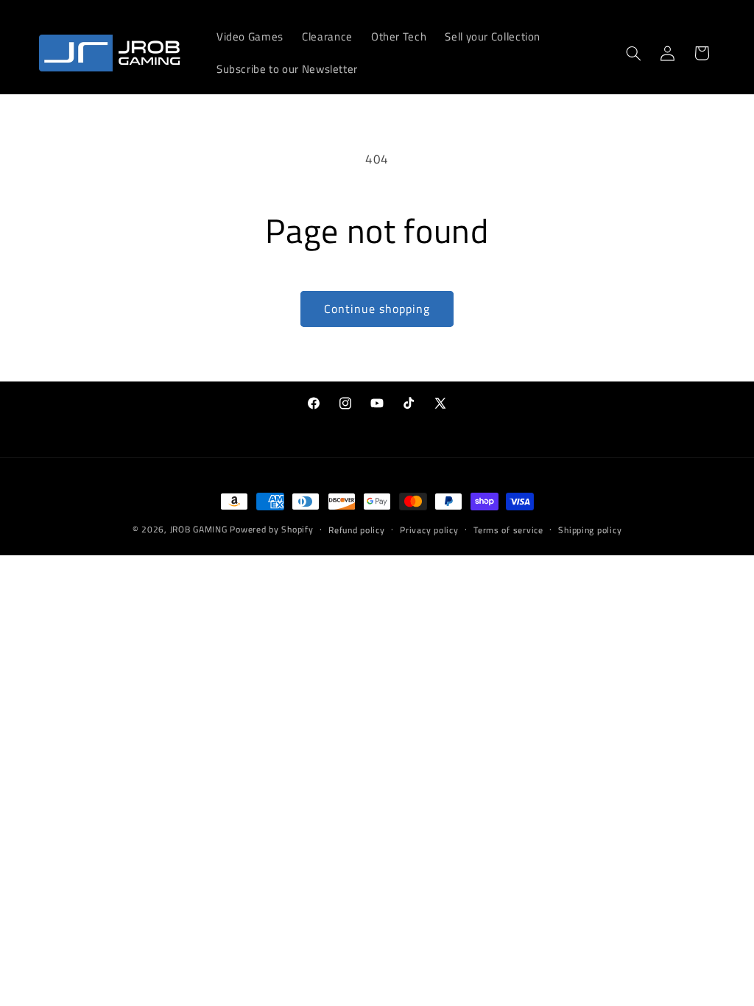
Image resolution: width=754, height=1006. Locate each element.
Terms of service (508, 530)
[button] (633, 53)
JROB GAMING (199, 529)
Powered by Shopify (271, 529)
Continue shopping (377, 308)
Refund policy (356, 530)
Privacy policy (429, 530)
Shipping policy (589, 530)
